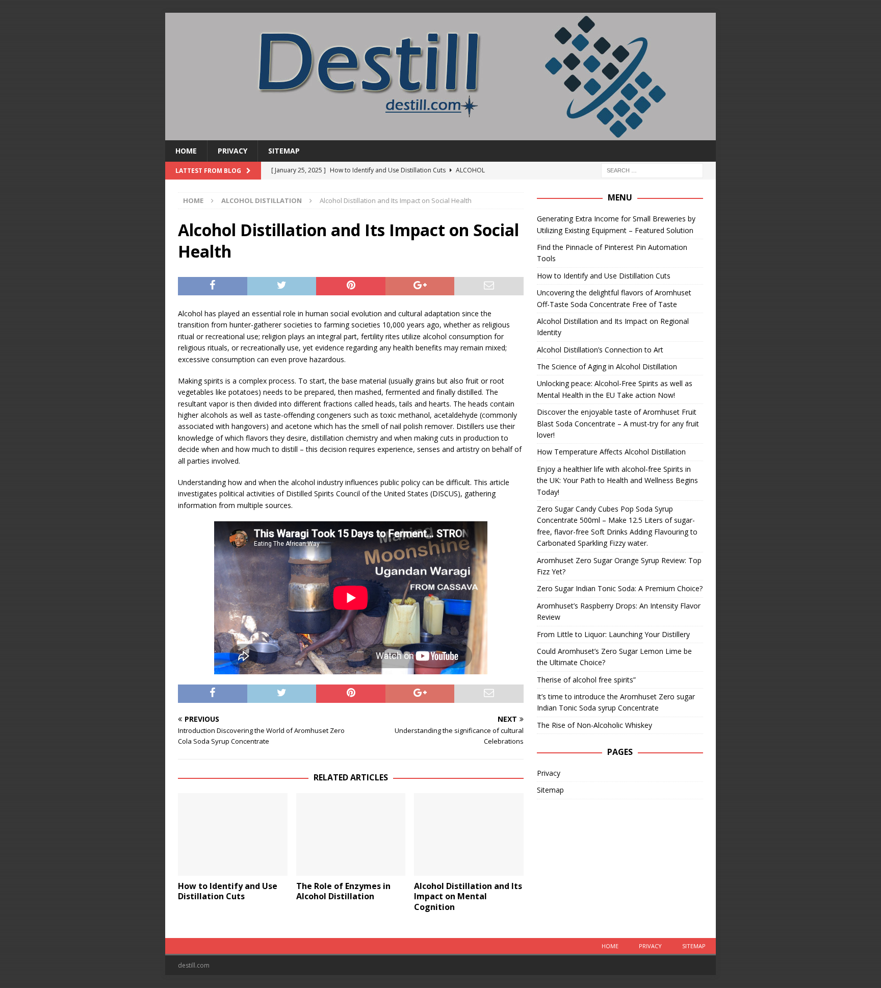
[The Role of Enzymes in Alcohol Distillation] (351, 834)
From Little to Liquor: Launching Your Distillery (613, 634)
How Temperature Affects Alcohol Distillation (611, 452)
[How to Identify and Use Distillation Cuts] (233, 834)
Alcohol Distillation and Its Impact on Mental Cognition (468, 896)
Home (186, 151)
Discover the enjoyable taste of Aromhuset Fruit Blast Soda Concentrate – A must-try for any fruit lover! (618, 423)
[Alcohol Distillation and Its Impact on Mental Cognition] (469, 834)
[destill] (440, 134)
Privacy (232, 151)
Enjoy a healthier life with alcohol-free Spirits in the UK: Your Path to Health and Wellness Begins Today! (617, 480)
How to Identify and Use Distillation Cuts (227, 891)
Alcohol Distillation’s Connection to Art (600, 349)
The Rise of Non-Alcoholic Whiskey (594, 725)
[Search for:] (652, 170)
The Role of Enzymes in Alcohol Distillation (343, 891)
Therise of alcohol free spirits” (586, 680)
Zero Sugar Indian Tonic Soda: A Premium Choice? (620, 588)
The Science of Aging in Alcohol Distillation (607, 366)
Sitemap (284, 151)
